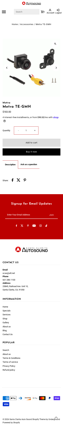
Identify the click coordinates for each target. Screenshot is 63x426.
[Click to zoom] (55, 44)
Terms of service (10, 362)
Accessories (26, 24)
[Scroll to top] (56, 417)
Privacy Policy (9, 366)
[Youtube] (34, 226)
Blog (5, 330)
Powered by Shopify (11, 422)
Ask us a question (29, 164)
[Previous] (7, 67)
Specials (6, 310)
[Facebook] (16, 226)
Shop (5, 318)
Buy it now (31, 151)
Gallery (6, 322)
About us (7, 326)
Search (6, 350)
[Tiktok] (46, 226)
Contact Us (8, 334)
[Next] (56, 67)
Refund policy (9, 370)
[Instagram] (40, 226)
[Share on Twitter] (18, 180)
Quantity (6, 130)
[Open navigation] (7, 12)
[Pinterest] (28, 226)
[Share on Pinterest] (25, 180)
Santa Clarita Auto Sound (21, 419)
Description (10, 164)
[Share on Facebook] (12, 180)
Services (6, 314)
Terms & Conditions (11, 358)
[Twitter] (22, 226)
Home (15, 24)
